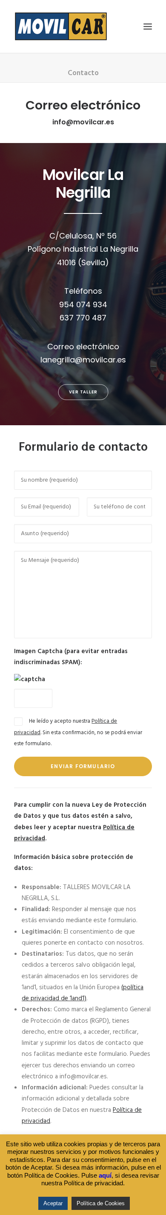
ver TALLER (83, 392)
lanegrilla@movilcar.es (83, 359)
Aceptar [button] (53, 1203)
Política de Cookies (101, 1203)
